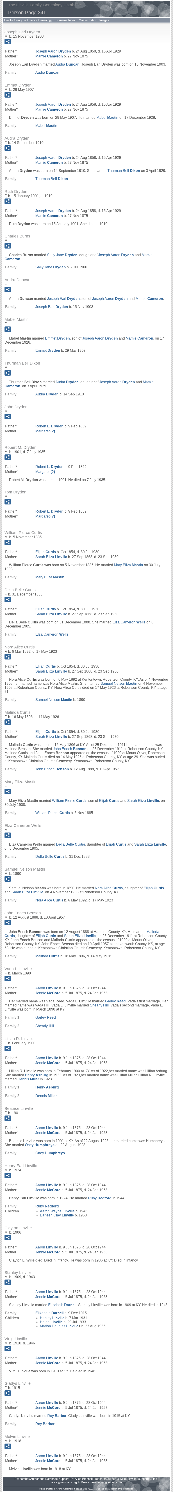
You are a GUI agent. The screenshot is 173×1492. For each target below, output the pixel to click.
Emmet (57, 338)
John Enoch (69, 749)
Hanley (52, 1318)
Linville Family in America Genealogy (28, 20)
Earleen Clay (57, 1215)
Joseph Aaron (53, 51)
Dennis (28, 1079)
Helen (51, 1322)
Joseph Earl (63, 299)
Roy (56, 1416)
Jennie (48, 993)
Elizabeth (62, 1305)
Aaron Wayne (57, 1211)
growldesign (127, 1488)
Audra (67, 64)
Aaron (46, 988)
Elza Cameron (129, 622)
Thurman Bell (123, 171)
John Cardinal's (65, 1488)
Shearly (99, 1005)
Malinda (47, 956)
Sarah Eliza (51, 557)
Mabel (107, 117)
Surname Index (65, 20)
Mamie (49, 56)
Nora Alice (109, 888)
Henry (36, 1075)
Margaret (45, 431)
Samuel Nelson (118, 683)
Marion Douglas (59, 1326)
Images (104, 20)
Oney (40, 1145)
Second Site (80, 1488)
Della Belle (70, 844)
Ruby (100, 1198)
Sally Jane (62, 255)
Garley (115, 1001)
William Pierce (69, 801)
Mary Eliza (128, 565)
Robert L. (49, 426)
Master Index (87, 20)
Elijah (45, 552)
